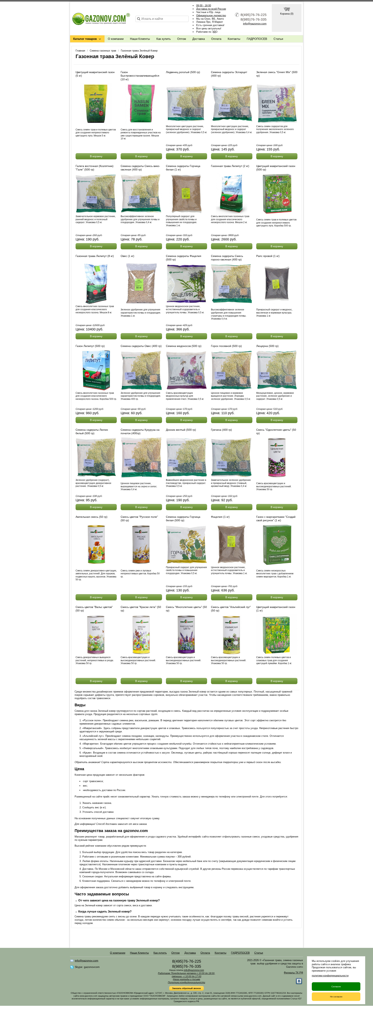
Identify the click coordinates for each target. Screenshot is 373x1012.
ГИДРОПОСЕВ (257, 38)
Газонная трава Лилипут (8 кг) (95, 256)
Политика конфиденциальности (186, 982)
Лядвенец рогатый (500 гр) (183, 72)
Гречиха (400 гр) (221, 429)
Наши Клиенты (140, 38)
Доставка (198, 38)
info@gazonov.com (255, 23)
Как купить (163, 38)
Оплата (216, 38)
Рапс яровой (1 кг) (268, 256)
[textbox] (162, 19)
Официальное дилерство (211, 15)
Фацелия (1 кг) (220, 516)
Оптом (181, 38)
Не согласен (336, 996)
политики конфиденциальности (330, 975)
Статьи (278, 38)
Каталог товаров (85, 38)
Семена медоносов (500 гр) (183, 346)
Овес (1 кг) (127, 256)
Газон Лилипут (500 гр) (90, 346)
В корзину (96, 156)
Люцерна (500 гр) (267, 346)
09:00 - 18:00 (203, 5)
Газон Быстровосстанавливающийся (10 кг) (140, 76)
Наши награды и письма (186, 979)
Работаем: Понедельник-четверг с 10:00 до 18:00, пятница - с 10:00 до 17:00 (186, 975)
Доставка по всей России (211, 8)
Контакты (234, 38)
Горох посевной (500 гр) (226, 346)
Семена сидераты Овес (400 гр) (141, 346)
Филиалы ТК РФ (293, 972)
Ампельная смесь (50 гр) (91, 516)
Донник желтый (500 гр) (181, 429)
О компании (116, 38)
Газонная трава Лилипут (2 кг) (230, 166)
